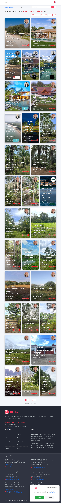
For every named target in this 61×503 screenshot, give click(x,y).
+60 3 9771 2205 (18, 493)
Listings (6, 438)
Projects (7, 448)
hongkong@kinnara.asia (12, 428)
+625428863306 (37, 466)
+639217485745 (9, 477)
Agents (19, 434)
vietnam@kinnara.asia (38, 479)
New (50, 14)
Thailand (39, 11)
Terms (18, 445)
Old (55, 14)
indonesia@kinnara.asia (39, 467)
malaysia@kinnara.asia (12, 491)
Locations (12, 7)
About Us (19, 438)
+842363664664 (36, 477)
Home (6, 7)
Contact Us (20, 441)
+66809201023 (9, 464)
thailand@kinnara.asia (11, 466)
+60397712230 (9, 489)
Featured (7, 445)
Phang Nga (28, 11)
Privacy (19, 448)
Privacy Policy (52, 492)
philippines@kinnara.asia (12, 479)
